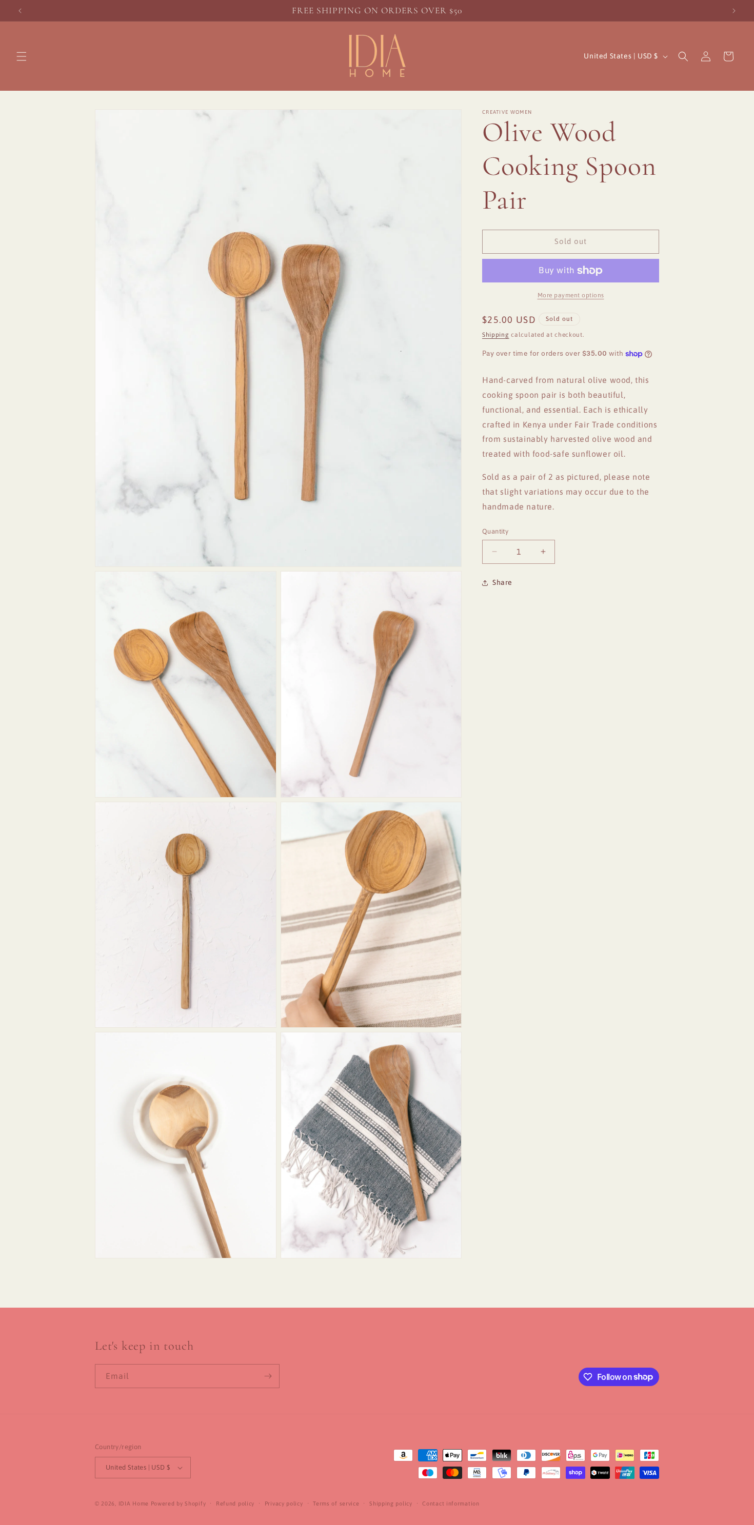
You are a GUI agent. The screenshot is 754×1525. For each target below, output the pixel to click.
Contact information (450, 1503)
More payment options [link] (571, 295)
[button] (21, 56)
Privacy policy (284, 1503)
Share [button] (502, 582)
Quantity (495, 531)
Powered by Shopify (178, 1503)
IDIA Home (133, 1503)
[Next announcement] (734, 11)
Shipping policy (390, 1503)
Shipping (495, 334)
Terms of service (336, 1503)
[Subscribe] (267, 1376)
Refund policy (235, 1503)
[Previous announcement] (20, 11)
